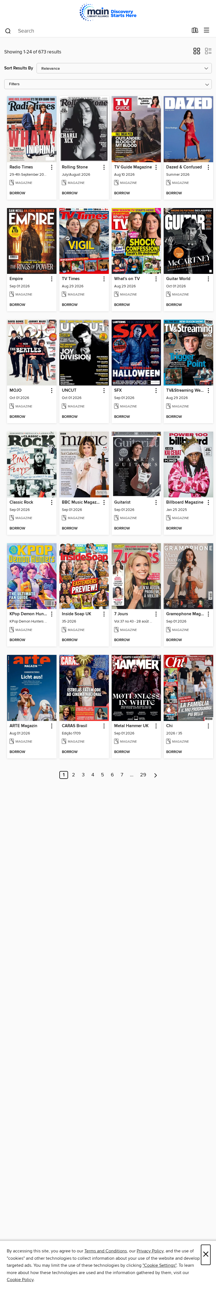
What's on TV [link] (127, 278)
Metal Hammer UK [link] (131, 726)
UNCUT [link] (69, 390)
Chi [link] (169, 726)
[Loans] (195, 31)
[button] (196, 53)
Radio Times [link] (21, 167)
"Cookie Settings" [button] (159, 1265)
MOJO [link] (15, 390)
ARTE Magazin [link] (23, 726)
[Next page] (155, 775)
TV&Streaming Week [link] (185, 390)
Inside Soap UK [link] (76, 614)
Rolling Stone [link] (75, 167)
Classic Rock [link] (21, 502)
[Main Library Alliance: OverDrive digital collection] (108, 12)
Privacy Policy (150, 1251)
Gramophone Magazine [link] (185, 614)
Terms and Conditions (105, 1251)
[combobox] (96, 31)
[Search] (8, 30)
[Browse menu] (206, 30)
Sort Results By (18, 68)
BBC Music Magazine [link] (81, 502)
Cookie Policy (20, 1280)
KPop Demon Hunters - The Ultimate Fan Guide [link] (29, 614)
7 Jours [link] (121, 614)
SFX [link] (118, 390)
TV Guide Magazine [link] (133, 167)
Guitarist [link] (122, 502)
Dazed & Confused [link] (184, 167)
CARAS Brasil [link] (74, 726)
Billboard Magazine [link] (184, 502)
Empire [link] (16, 278)
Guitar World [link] (178, 278)
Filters (14, 84)
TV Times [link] (71, 278)
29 (143, 775)
